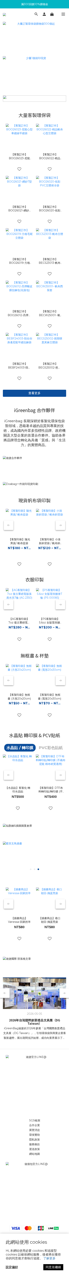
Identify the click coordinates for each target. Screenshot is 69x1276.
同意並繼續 (53, 1267)
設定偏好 (12, 1267)
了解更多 (49, 1258)
